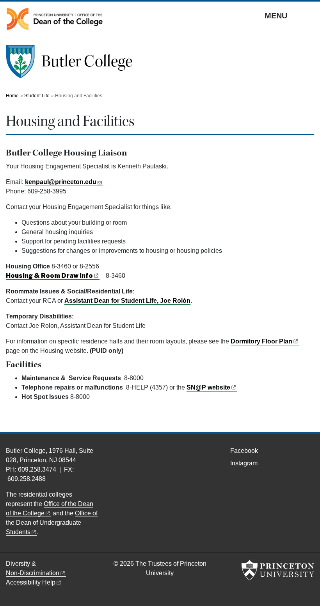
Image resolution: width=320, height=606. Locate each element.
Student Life (37, 95)
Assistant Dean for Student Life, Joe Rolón (127, 300)
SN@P (208, 387)
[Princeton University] (278, 570)
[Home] (23, 64)
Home (12, 95)
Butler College (86, 61)
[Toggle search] (309, 15)
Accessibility (30, 582)
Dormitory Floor (261, 341)
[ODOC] (54, 19)
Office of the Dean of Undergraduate (52, 522)
